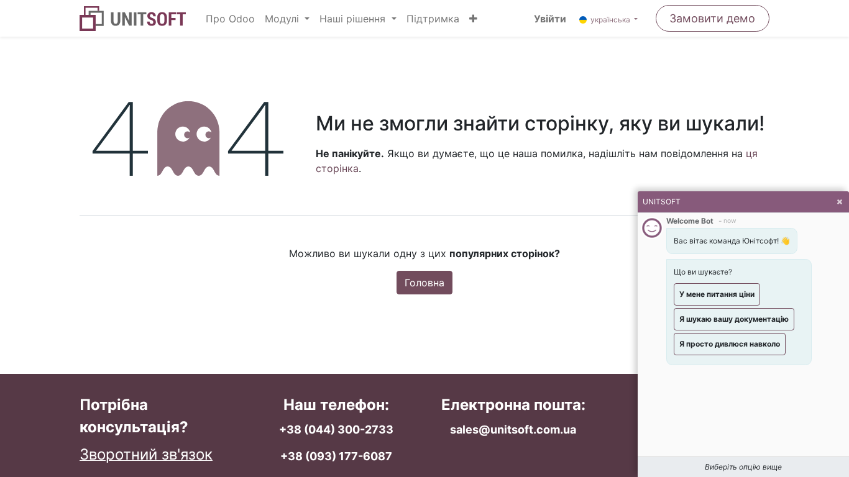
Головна (424, 282)
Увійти (550, 18)
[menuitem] (230, 18)
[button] (473, 18)
